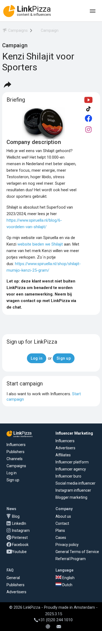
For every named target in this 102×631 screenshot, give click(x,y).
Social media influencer (75, 483)
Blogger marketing (71, 497)
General (13, 578)
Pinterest (20, 537)
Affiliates (63, 455)
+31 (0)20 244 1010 (55, 619)
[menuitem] (15, 31)
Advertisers (65, 448)
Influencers (16, 444)
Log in (12, 473)
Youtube (19, 552)
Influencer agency (70, 469)
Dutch (66, 585)
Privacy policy (67, 544)
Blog (16, 516)
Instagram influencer (73, 490)
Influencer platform (72, 462)
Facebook (20, 544)
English (68, 578)
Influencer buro (68, 476)
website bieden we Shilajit (40, 244)
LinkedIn (19, 523)
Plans (60, 530)
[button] (7, 84)
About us (63, 516)
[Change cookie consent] (48, 627)
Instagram (21, 530)
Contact (62, 523)
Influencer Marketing (74, 433)
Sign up (13, 480)
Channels (15, 459)
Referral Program (70, 559)
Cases (60, 537)
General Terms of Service (77, 552)
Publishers (15, 452)
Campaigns (16, 466)
